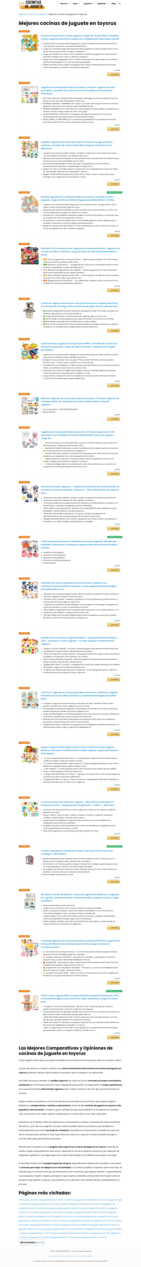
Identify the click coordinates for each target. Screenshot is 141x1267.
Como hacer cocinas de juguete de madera (73, 1199)
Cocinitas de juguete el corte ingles (42, 1216)
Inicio (92, 1212)
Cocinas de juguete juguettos (48, 1229)
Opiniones (101, 3)
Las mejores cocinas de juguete (63, 1220)
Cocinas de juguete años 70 (33, 1233)
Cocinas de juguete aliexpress (64, 1204)
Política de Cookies (62, 1256)
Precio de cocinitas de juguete (79, 1229)
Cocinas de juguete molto (63, 1224)
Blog (114, 3)
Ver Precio (115, 74)
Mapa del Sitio (88, 1256)
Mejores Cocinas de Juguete (33, 14)
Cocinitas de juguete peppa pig (51, 1208)
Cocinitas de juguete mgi (108, 1199)
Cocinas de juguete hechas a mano (87, 1237)
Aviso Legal (51, 1256)
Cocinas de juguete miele (108, 1229)
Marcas (63, 3)
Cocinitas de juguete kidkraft (92, 1224)
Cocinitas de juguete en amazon (45, 1212)
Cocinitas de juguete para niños (96, 1220)
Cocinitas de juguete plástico (33, 1204)
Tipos (75, 3)
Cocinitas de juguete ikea (75, 1212)
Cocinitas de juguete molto (93, 1233)
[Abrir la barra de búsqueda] (119, 3)
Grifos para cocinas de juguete (34, 1199)
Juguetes (87, 3)
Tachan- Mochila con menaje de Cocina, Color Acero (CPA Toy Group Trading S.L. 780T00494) (77, 852)
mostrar (39, 1242)
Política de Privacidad (76, 1256)
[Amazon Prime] (117, 70)
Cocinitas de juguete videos (82, 1208)
